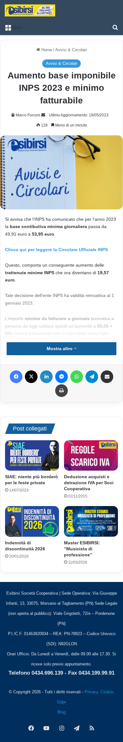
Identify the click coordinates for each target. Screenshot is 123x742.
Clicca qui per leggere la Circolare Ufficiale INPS (56, 249)
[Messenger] (61, 376)
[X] (31, 376)
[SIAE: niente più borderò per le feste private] (32, 455)
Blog (61, 712)
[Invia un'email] (43, 115)
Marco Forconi (28, 115)
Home (46, 49)
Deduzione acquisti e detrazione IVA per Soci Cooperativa (89, 482)
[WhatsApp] (76, 376)
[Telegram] (91, 376)
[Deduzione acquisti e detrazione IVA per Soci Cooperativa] (91, 455)
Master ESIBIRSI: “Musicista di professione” (82, 548)
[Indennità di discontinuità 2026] (32, 521)
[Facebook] (16, 376)
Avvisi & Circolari (71, 49)
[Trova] (115, 27)
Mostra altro (60, 348)
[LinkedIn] (46, 376)
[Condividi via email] (107, 376)
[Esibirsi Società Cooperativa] (30, 10)
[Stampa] (61, 390)
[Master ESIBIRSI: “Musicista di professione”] (91, 521)
